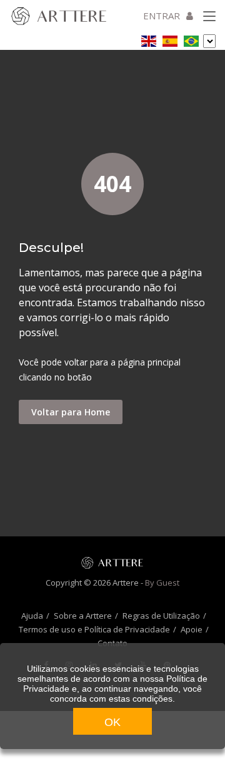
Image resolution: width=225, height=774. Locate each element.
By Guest (162, 582)
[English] (148, 39)
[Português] (191, 39)
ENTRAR (161, 15)
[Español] (170, 39)
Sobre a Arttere (83, 615)
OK (112, 722)
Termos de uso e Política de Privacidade (94, 629)
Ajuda (32, 615)
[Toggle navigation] (209, 16)
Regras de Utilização (161, 615)
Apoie (191, 629)
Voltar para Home (70, 412)
